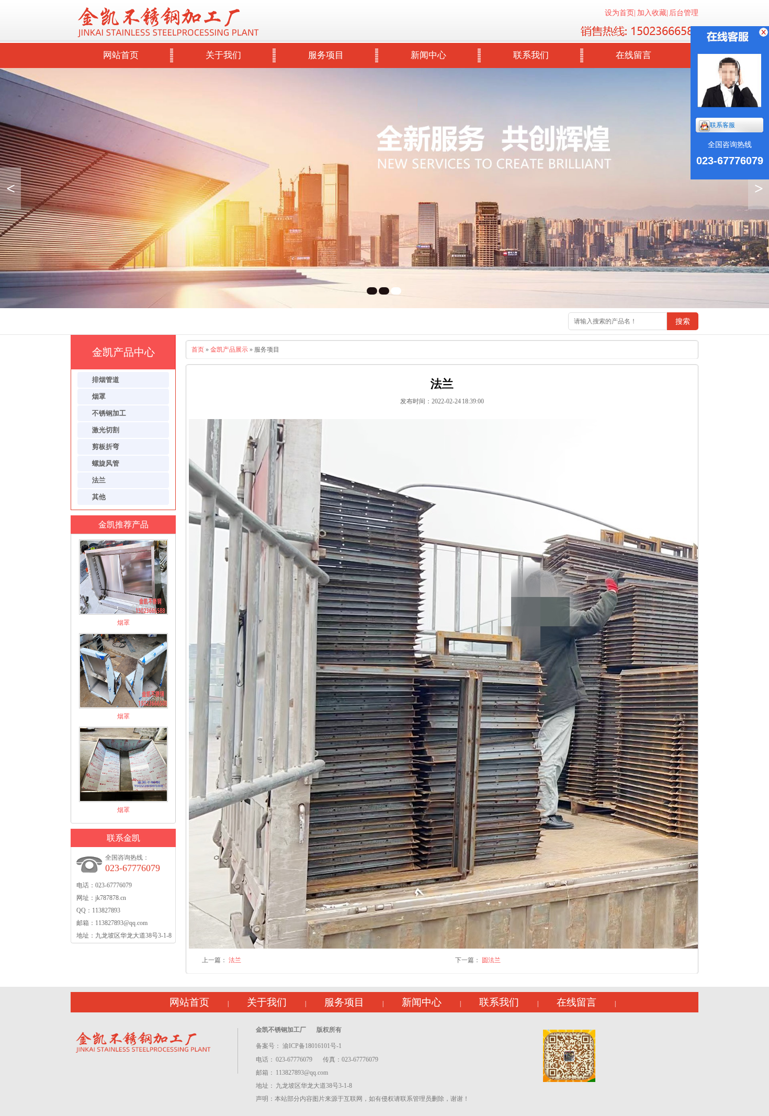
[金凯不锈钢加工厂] (145, 1040)
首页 (197, 349)
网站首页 (121, 55)
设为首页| (620, 13)
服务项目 (326, 55)
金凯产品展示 (229, 349)
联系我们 (531, 55)
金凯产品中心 (123, 352)
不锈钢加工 (109, 413)
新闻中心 (428, 55)
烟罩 (99, 396)
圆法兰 (491, 960)
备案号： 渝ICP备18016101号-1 (299, 1046)
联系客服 (722, 125)
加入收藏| (652, 13)
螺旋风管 (105, 463)
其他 (99, 497)
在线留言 (633, 55)
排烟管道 (105, 380)
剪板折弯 (105, 446)
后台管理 (683, 13)
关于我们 (223, 55)
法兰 (235, 960)
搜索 (682, 321)
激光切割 (105, 430)
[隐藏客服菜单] (730, 69)
